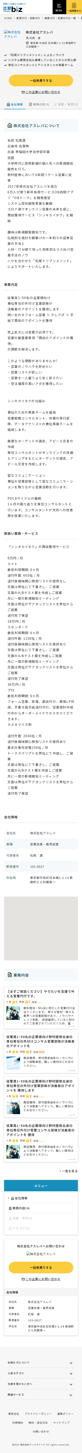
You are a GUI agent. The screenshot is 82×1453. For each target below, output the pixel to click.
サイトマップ (61, 1422)
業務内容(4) (41, 104)
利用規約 (17, 1422)
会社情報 (17, 104)
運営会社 (13, 1413)
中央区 (43, 43)
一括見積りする (41, 80)
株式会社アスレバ (39, 32)
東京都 (34, 43)
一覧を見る (70, 1171)
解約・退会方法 (38, 1422)
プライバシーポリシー (38, 1413)
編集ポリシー (65, 1413)
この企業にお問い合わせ (43, 92)
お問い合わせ (41, 1431)
